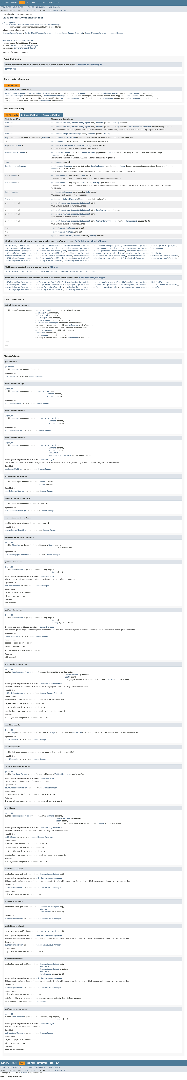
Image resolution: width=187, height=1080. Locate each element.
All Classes (54, 7)
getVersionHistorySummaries (91, 253)
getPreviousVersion (89, 251)
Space (81, 199)
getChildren (57, 152)
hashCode (45, 271)
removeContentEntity (37, 256)
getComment (56, 162)
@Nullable (9, 367)
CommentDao (108, 98)
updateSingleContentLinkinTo (18, 261)
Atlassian (23, 1073)
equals (15, 271)
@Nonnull (9, 389)
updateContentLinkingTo (79, 258)
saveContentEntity (117, 256)
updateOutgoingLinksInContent (131, 258)
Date (83, 175)
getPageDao (73, 251)
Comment (8, 123)
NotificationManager (71, 98)
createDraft (10, 246)
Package (13, 3)
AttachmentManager (14, 96)
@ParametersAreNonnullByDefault (18, 41)
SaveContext (101, 210)
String (115, 123)
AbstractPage (75, 134)
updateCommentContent (61, 236)
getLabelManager (100, 248)
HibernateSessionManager (54, 96)
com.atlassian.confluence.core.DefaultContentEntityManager (33, 25)
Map (6, 138)
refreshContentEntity (15, 256)
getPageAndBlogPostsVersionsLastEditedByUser (44, 251)
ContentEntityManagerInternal (68, 33)
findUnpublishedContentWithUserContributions (68, 246)
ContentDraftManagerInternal (38, 33)
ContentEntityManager (13, 33)
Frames (31, 7)
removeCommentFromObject (63, 228)
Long (11, 145)
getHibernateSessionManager (65, 248)
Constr (26, 10)
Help (57, 3)
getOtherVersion (12, 251)
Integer (45, 138)
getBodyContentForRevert (126, 246)
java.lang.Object (10, 23)
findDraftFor (24, 246)
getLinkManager (117, 248)
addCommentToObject (60, 123)
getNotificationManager (153, 248)
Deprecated (42, 3)
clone (7, 271)
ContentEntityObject (80, 123)
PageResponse (11, 152)
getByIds (172, 246)
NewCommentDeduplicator (140, 127)
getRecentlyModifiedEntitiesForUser (22, 253)
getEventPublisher (41, 248)
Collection (71, 138)
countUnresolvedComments (63, 145)
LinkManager (81, 93)
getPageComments (59, 175)
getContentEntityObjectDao (17, 248)
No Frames (40, 7)
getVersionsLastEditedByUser (149, 253)
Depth (111, 152)
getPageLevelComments (61, 192)
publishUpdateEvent (60, 221)
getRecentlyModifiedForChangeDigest (59, 253)
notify (54, 271)
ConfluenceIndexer (109, 93)
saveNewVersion (154, 256)
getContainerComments (61, 166)
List (7, 175)
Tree (33, 3)
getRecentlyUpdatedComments (64, 199)
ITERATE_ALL (10, 69)
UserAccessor (44, 101)
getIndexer (85, 248)
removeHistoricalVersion (60, 256)
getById (143, 246)
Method (34, 10)
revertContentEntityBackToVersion (90, 256)
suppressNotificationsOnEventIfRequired (46, 258)
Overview (5, 3)
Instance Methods (30, 115)
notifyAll (63, 271)
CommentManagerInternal (96, 33)
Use (28, 3)
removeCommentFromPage (62, 232)
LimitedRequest (88, 152)
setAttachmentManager (15, 258)
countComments (58, 138)
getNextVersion (133, 248)
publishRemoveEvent (60, 214)
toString (74, 271)
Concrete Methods (51, 115)
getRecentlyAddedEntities (113, 251)
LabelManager (134, 93)
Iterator (9, 199)
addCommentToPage (59, 134)
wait (82, 271)
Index (50, 3)
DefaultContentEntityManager (24, 45)
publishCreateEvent (60, 203)
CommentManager (116, 33)
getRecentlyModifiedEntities (141, 251)
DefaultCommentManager (16, 93)
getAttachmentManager (102, 246)
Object (54, 267)
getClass (34, 271)
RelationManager (134, 98)
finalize (24, 271)
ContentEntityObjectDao (39, 93)
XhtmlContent (131, 96)
